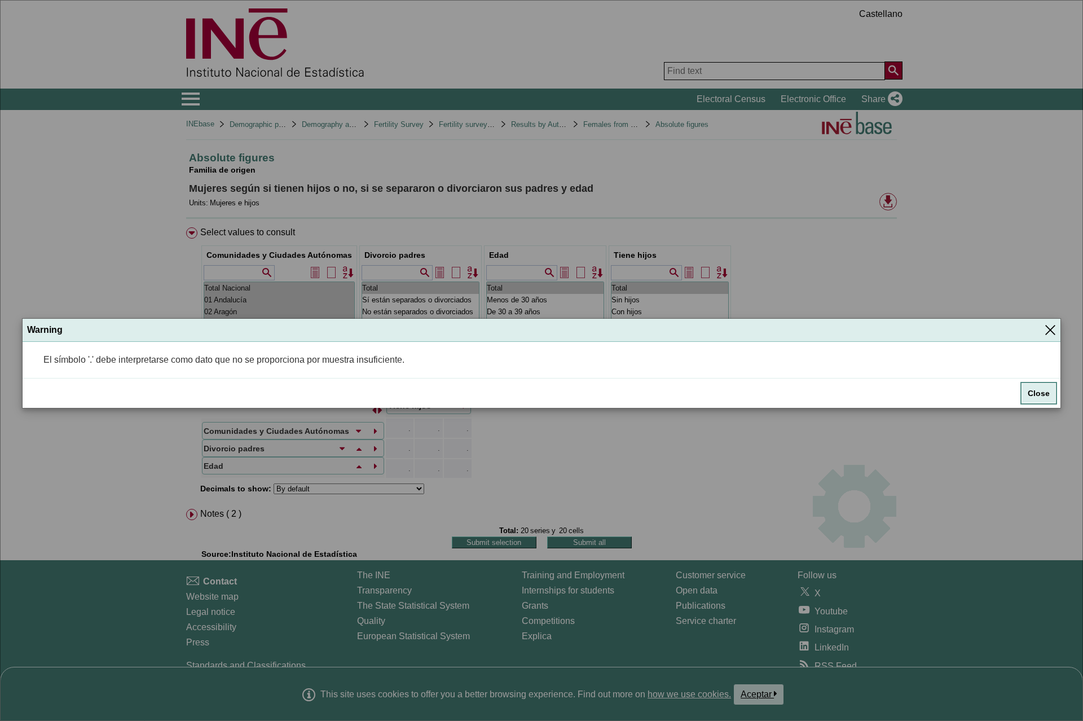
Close (1039, 393)
